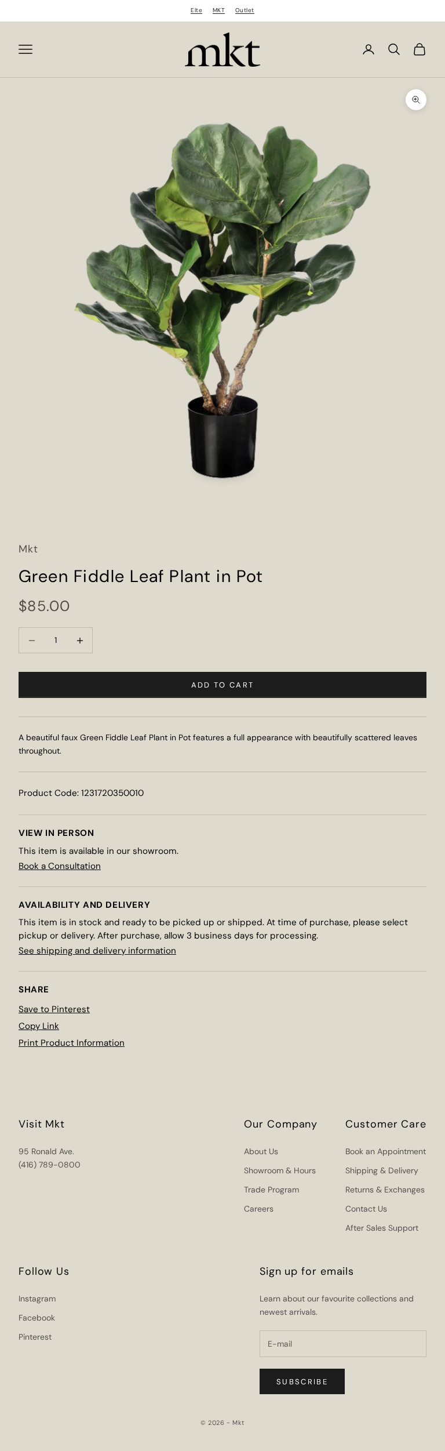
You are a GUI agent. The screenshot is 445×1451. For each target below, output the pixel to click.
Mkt (28, 549)
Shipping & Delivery (381, 1170)
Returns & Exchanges (385, 1189)
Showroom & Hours (280, 1170)
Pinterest (35, 1337)
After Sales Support (381, 1228)
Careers (258, 1208)
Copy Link (39, 1026)
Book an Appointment (385, 1151)
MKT (219, 10)
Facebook (37, 1317)
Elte (196, 10)
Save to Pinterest (54, 1009)
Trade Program (271, 1189)
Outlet (244, 10)
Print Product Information (72, 1043)
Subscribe (302, 1382)
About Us (261, 1151)
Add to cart (222, 685)
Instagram (37, 1298)
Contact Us (366, 1208)
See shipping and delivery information (97, 951)
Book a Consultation (60, 866)
